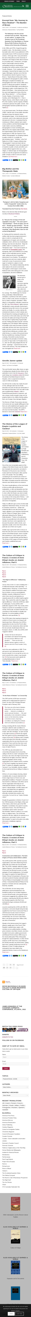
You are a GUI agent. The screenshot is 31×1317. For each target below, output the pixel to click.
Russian (14, 1107)
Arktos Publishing (7, 1125)
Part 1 (4, 571)
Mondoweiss (5, 1154)
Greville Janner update (12, 361)
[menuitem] (9, 1)
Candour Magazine (7, 1127)
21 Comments (13, 844)
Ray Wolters (21, 29)
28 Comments (13, 564)
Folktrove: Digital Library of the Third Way (13, 1148)
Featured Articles (12, 29)
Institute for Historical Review (10, 1152)
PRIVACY (24, 1)
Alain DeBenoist (16, 175)
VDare (4, 1184)
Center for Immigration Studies (10, 1129)
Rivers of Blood (6, 1168)
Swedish (5, 1110)
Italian (17, 1105)
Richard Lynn (6, 1166)
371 (10, 964)
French (19, 1103)
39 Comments (13, 363)
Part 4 (4, 576)
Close (11, 1313)
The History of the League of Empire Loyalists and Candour (14, 426)
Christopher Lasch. (16, 249)
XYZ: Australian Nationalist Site (11, 1187)
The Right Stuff (6, 1180)
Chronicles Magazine (8, 1131)
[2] (9, 156)
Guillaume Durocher (22, 567)
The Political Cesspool (8, 1175)
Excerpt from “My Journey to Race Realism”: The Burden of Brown (15, 22)
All (3, 1103)
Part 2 (4, 573)
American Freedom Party (9, 1118)
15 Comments (13, 27)
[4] (3, 763)
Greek (11, 1105)
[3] (6, 657)
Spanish (21, 1107)
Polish (22, 1105)
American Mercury (7, 1120)
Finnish (13, 1103)
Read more (14, 156)
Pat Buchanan (6, 1157)
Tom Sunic (24, 209)
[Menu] (26, 6)
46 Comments (13, 431)
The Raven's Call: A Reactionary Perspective (15, 1177)
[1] (7, 107)
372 (14, 964)
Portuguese (6, 1107)
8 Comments (13, 682)
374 (7, 967)
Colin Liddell (22, 433)
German (5, 1105)
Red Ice (4, 1164)
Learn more (19, 1313)
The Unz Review (7, 1182)
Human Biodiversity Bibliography (11, 1150)
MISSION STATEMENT (9, 1)
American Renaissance (9, 1122)
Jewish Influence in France (8, 567)
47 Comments (13, 173)
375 (10, 967)
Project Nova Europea (8, 1161)
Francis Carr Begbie (13, 365)
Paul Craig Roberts (7, 1159)
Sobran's (4, 1171)
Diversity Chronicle (7, 1145)
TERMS (18, 1)
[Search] (22, 6)
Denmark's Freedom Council (10, 1143)
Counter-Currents (7, 1136)
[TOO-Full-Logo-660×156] (12, 6)
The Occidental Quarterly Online (11, 1173)
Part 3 (4, 574)
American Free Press (8, 1115)
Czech (7, 1103)
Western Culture (6, 175)
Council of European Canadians (11, 1134)
